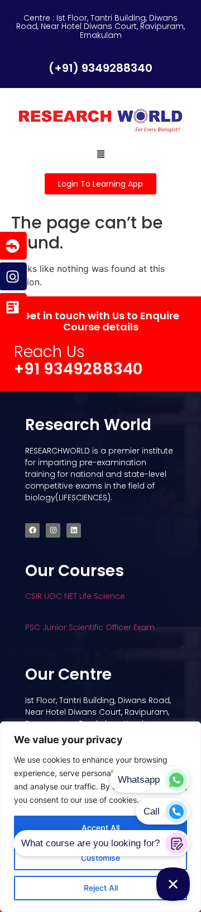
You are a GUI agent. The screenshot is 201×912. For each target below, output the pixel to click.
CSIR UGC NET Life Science (75, 596)
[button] (100, 154)
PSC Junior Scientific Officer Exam (90, 627)
